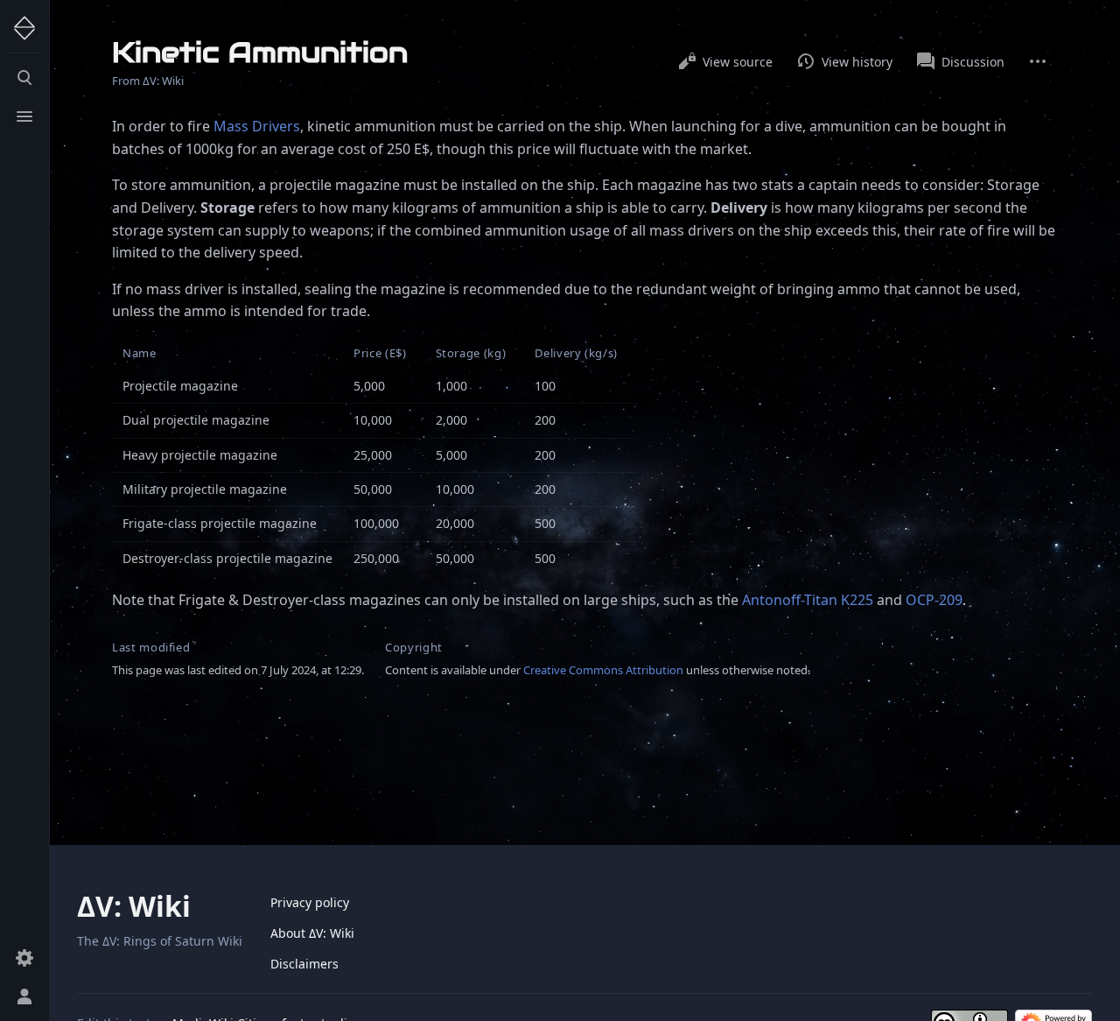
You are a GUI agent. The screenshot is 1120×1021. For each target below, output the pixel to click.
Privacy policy (309, 902)
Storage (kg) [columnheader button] (471, 353)
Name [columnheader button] (139, 353)
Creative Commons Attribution (603, 670)
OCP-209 (934, 599)
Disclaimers (304, 963)
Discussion (973, 61)
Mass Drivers (257, 126)
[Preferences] (24, 957)
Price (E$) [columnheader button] (380, 353)
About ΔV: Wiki (312, 933)
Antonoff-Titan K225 (807, 599)
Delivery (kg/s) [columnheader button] (576, 353)
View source (738, 61)
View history (857, 61)
